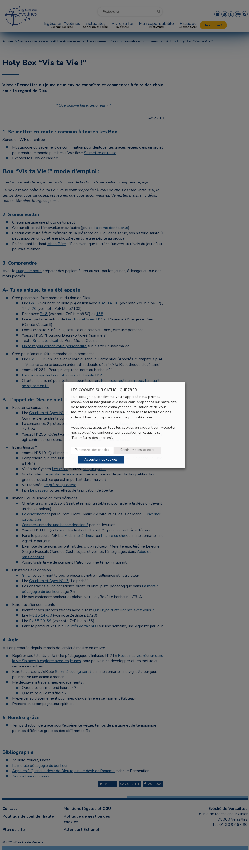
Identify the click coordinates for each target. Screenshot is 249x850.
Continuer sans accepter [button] (137, 450)
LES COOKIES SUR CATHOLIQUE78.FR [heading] (104, 390)
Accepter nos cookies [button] (101, 459)
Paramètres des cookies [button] (92, 450)
